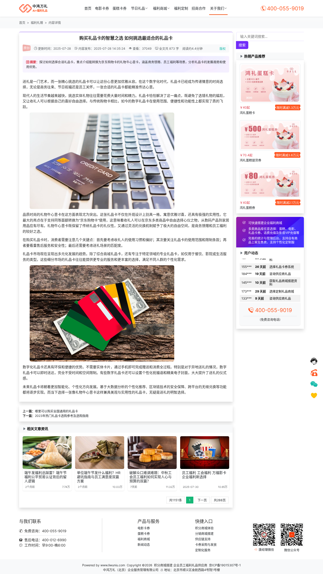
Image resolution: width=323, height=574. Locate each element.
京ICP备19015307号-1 (225, 565)
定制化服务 (202, 550)
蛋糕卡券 (120, 8)
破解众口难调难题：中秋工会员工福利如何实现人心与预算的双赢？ (150, 476)
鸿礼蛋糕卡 (247, 112)
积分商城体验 (204, 528)
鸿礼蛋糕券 (247, 207)
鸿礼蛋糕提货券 (250, 160)
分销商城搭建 (204, 533)
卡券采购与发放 (206, 544)
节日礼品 (138, 8)
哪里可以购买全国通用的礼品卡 (56, 411)
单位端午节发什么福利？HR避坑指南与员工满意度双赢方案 (98, 476)
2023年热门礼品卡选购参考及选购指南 (62, 416)
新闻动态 (144, 544)
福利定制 (181, 8)
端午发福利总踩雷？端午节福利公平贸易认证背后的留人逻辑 (45, 476)
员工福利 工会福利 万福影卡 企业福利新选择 (204, 474)
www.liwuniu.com (112, 565)
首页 (87, 8)
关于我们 (217, 8)
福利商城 (160, 8)
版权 (223, 48)
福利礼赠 (37, 22)
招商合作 (199, 8)
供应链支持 (202, 539)
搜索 (242, 45)
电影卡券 (102, 8)
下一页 (202, 500)
